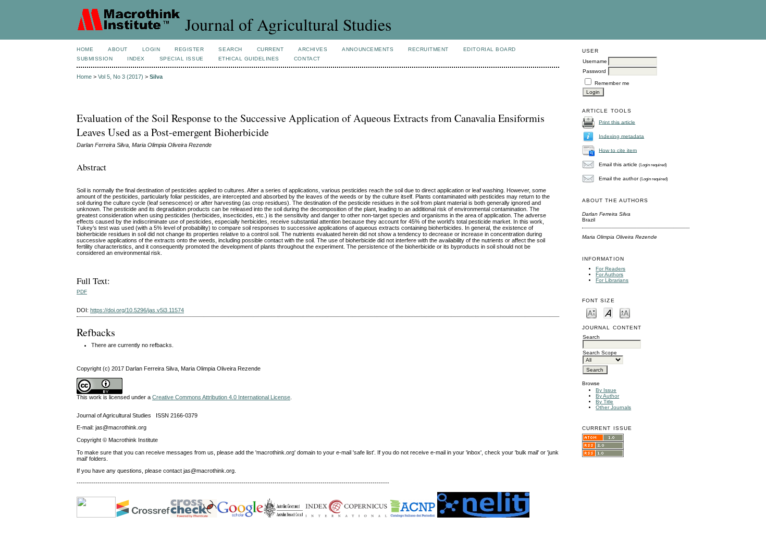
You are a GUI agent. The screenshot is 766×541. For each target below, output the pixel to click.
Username (595, 61)
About (118, 49)
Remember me (612, 83)
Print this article (617, 122)
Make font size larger (625, 312)
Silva (156, 76)
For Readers (610, 269)
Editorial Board (489, 49)
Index (136, 59)
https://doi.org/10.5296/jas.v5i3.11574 (137, 310)
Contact (307, 59)
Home (85, 49)
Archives (312, 49)
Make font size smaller (591, 312)
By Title (604, 401)
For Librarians (612, 280)
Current (270, 49)
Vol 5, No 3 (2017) (120, 76)
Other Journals (613, 407)
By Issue (606, 390)
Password (594, 71)
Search (230, 49)
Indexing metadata (621, 136)
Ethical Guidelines (248, 59)
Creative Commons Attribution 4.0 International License (221, 397)
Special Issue (181, 59)
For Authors (609, 274)
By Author (607, 396)
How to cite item (618, 150)
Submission (95, 59)
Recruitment (428, 49)
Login (151, 49)
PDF (82, 291)
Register (189, 49)
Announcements (367, 49)
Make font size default (608, 312)
